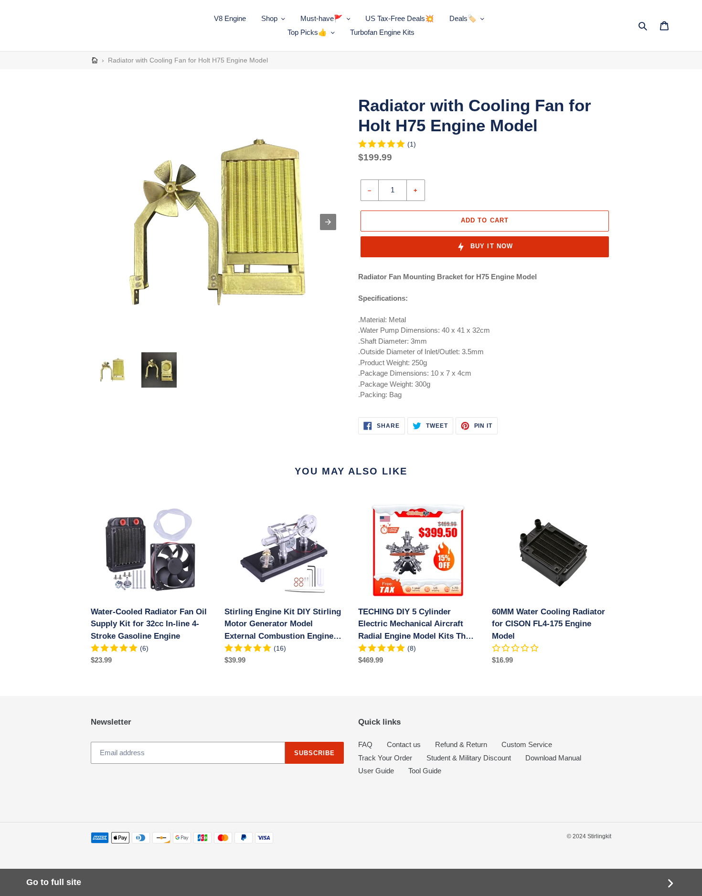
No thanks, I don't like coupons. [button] (351, 489)
